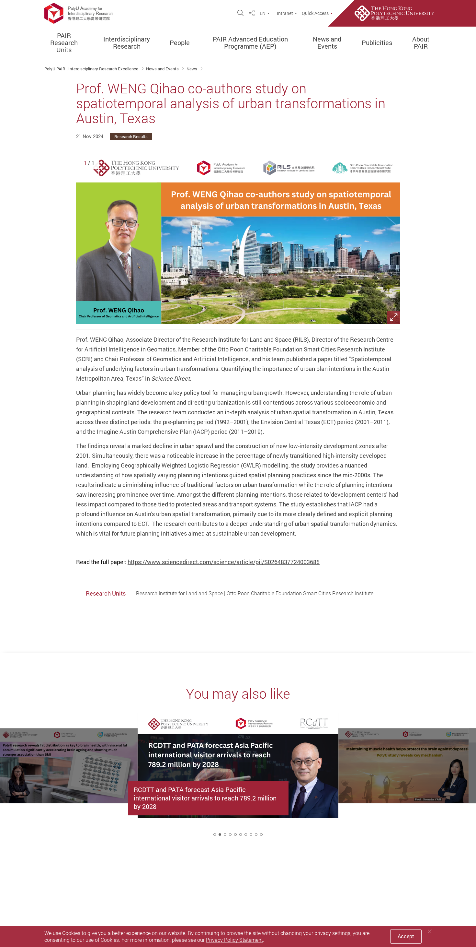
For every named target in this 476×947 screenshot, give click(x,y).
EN (263, 13)
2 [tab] (220, 834)
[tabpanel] (238, 780)
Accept (406, 936)
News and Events (327, 43)
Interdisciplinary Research (126, 43)
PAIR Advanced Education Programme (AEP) (250, 43)
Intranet (285, 13)
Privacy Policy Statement (234, 939)
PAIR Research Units (64, 42)
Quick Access (315, 13)
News (192, 69)
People (180, 42)
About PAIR (420, 43)
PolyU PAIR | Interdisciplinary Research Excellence (91, 69)
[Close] (429, 931)
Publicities (377, 42)
